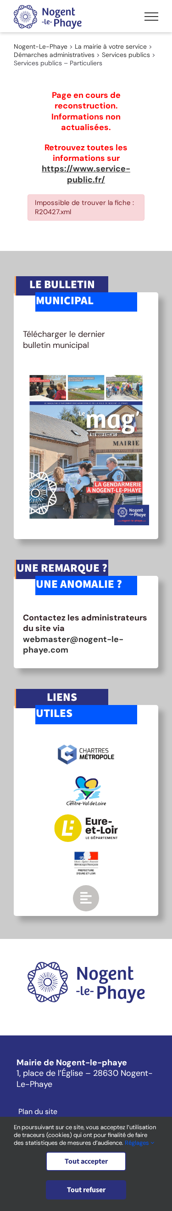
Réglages (137, 1143)
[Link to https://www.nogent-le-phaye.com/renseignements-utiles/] (86, 898)
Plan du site (37, 1111)
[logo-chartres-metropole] (86, 745)
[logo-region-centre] (86, 780)
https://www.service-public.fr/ (86, 174)
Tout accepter (86, 1161)
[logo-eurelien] (86, 818)
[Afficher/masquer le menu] (151, 16)
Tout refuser (86, 1190)
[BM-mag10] (86, 372)
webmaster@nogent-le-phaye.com (73, 644)
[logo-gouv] (86, 855)
